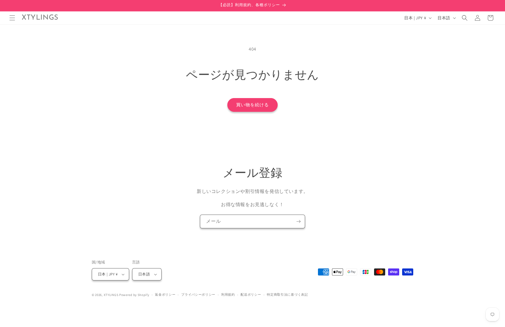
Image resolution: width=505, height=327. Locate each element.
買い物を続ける (252, 104)
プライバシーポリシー (198, 294)
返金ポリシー (165, 294)
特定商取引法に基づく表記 (287, 294)
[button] (12, 17)
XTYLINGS (111, 295)
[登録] (298, 221)
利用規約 (228, 294)
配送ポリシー (251, 294)
